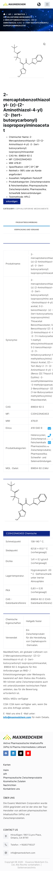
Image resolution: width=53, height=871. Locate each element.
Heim (6, 770)
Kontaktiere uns (11, 788)
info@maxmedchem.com (23, 852)
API (5, 773)
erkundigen (12, 201)
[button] (39, 4)
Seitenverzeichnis (27, 867)
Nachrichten (9, 785)
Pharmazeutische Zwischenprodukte (22, 777)
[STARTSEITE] (4, 14)
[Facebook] (6, 753)
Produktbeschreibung (26, 222)
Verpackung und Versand (26, 229)
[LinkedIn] (13, 753)
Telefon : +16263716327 (23, 844)
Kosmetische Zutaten (14, 781)
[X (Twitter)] (20, 753)
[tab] (26, 222)
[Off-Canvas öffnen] (47, 4)
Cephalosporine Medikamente (32, 209)
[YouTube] (28, 753)
